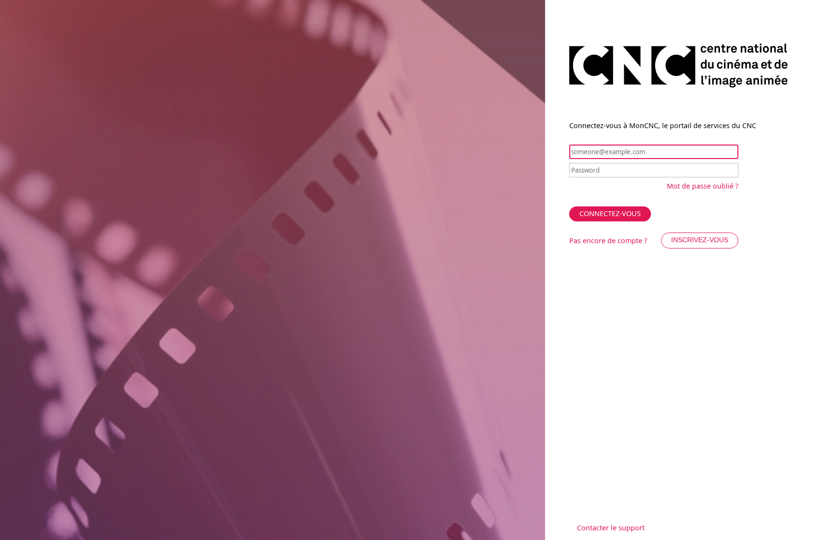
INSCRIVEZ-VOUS (699, 240)
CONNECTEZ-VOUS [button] (610, 213)
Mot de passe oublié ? (702, 185)
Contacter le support (611, 527)
